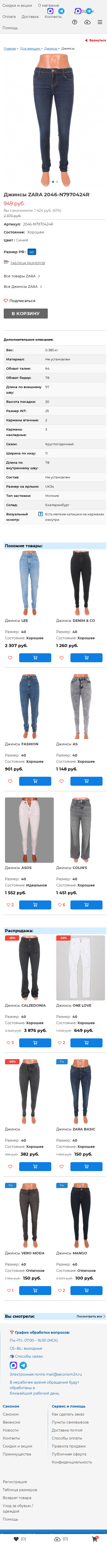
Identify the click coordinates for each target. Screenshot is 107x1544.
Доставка (30, 16)
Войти (87, 11)
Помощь (10, 28)
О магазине (48, 5)
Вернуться (97, 40)
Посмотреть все (90, 1320)
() (23, 1539)
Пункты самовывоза (70, 1426)
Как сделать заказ (68, 1418)
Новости (11, 1434)
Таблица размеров (20, 1494)
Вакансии (11, 1426)
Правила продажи (69, 1450)
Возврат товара (17, 1502)
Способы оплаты (67, 1442)
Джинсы (12, 624)
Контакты (53, 16)
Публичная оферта (69, 1458)
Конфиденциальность (72, 1466)
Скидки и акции (17, 5)
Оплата (9, 16)
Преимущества (17, 1458)
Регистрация (15, 1486)
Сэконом (11, 1418)
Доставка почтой (67, 1434)
